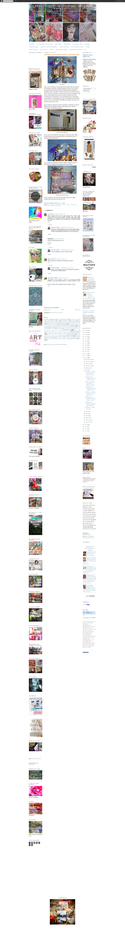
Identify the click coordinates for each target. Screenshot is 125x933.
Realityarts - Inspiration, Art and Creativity (62, 7)
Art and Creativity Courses (77, 47)
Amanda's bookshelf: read (90, 548)
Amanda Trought (55, 227)
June (87, 411)
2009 (85, 430)
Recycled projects (51, 323)
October (88, 363)
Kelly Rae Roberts (87, 591)
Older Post (77, 309)
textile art (77, 337)
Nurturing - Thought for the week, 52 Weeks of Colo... (90, 373)
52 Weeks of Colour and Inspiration (48, 47)
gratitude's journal (75, 331)
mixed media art (75, 333)
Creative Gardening (64, 47)
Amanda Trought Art (68, 321)
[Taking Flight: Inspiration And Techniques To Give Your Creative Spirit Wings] (85, 589)
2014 (85, 355)
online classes (62, 334)
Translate (88, 92)
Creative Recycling (33, 47)
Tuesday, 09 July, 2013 (59, 214)
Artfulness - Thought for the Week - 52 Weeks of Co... (90, 394)
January (87, 422)
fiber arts (56, 331)
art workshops (64, 326)
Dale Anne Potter (52, 259)
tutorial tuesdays (62, 338)
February (88, 419)
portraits (60, 336)
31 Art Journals (62, 319)
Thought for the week (52, 325)
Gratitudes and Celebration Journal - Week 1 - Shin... (90, 399)
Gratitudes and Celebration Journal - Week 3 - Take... (90, 378)
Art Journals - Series (77, 44)
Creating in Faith (75, 322)
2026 (85, 330)
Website (52, 49)
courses (60, 328)
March (87, 417)
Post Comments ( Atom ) (57, 312)
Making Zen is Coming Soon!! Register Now (91, 279)
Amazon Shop (67, 44)
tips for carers (51, 338)
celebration (74, 204)
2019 (85, 345)
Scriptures (62, 324)
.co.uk (89, 612)
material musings (62, 333)
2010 (85, 428)
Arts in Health (58, 44)
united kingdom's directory (90, 613)
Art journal (51, 204)
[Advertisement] (34, 868)
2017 (85, 349)
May (87, 413)
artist (73, 326)
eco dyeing (77, 330)
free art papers (64, 331)
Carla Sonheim (86, 572)
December (88, 359)
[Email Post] (63, 203)
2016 (85, 351)
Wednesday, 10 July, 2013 (67, 227)
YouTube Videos (43, 49)
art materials (55, 326)
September (88, 365)
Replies (50, 225)
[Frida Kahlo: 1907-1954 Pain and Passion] (85, 555)
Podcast (88, 47)
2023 (85, 336)
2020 (85, 343)
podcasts (53, 336)
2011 (85, 426)
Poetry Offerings (33, 49)
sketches (78, 336)
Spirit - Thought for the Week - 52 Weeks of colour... (90, 383)
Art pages (64, 322)
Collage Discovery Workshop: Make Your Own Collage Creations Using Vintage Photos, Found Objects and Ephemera (90, 578)
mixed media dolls (52, 334)
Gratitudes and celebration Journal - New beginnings (61, 55)
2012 (85, 424)
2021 (85, 341)
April (87, 415)
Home (62, 309)
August (87, 368)
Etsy (85, 49)
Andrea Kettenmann (91, 555)
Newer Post (47, 309)
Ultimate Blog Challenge (61, 49)
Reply (49, 222)
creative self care (55, 330)
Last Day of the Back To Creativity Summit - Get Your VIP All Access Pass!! (89, 295)
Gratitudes (47, 205)
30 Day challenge (49, 319)
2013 (85, 357)
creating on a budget (69, 328)
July (87, 370)
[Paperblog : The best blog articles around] (86, 605)
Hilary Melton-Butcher (53, 278)
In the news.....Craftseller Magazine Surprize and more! (88, 312)
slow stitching (50, 337)
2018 (85, 347)
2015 (85, 353)
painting (71, 334)
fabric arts (49, 331)
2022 (85, 338)
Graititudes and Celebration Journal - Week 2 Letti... (90, 389)
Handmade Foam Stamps (76, 49)
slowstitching (60, 337)
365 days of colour (53, 321)
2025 (85, 332)
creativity (66, 330)
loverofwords (51, 214)
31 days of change (75, 319)
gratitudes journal (56, 205)
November (88, 361)
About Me (31, 44)
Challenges (87, 44)
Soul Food (78, 323)
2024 (85, 334)
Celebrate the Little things (62, 204)
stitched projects (69, 337)
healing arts (51, 333)
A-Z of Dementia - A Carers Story (44, 44)
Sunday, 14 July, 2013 (63, 278)
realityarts (69, 336)
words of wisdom (75, 338)
